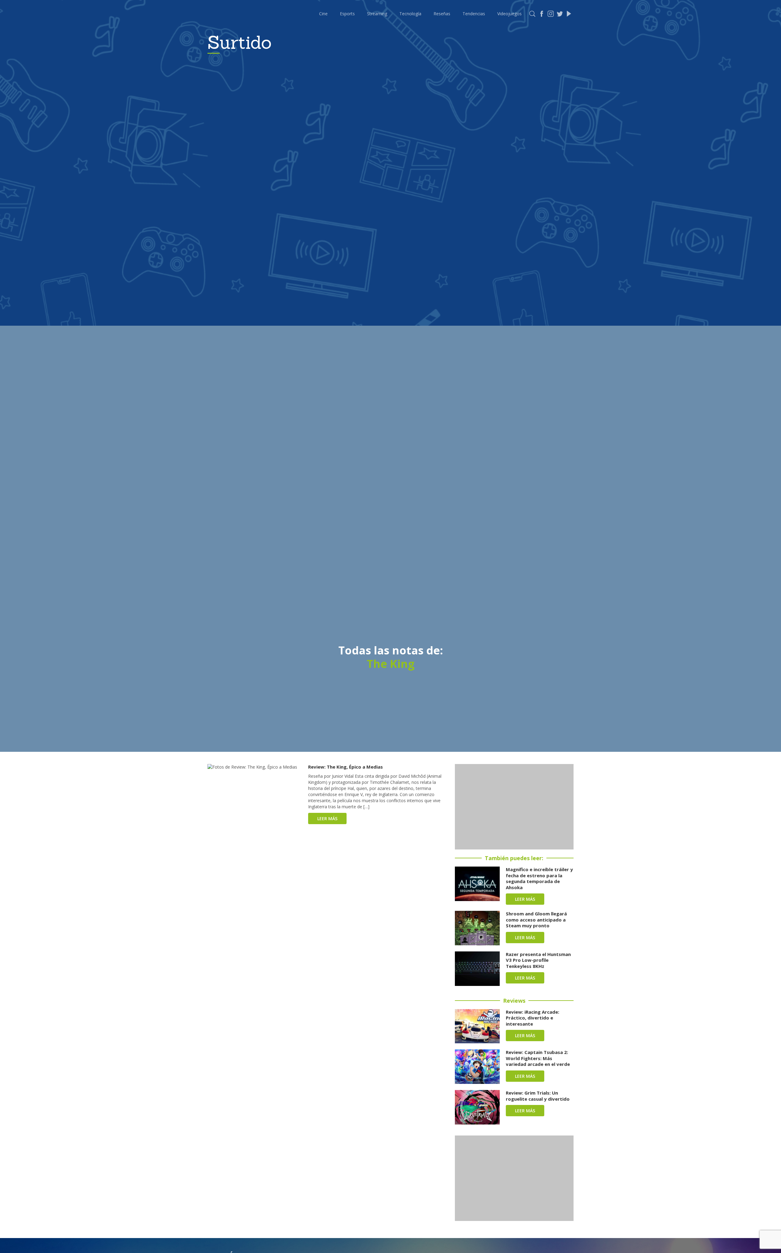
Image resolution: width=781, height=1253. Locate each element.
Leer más (327, 818)
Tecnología (410, 13)
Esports (347, 13)
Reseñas (442, 13)
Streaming (377, 13)
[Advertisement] (514, 806)
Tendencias (473, 13)
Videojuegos (509, 13)
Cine (323, 13)
